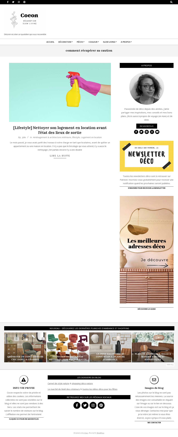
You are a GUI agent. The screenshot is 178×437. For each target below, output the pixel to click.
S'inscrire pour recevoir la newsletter (146, 188)
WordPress (100, 433)
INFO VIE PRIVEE (24, 388)
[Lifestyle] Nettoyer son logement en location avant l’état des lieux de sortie (60, 130)
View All (170, 364)
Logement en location (91, 137)
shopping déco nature (82, 383)
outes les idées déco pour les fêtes (100, 389)
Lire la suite (60, 155)
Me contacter (154, 422)
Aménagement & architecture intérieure (52, 137)
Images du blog (154, 388)
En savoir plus (147, 126)
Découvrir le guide (147, 309)
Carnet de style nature (58, 383)
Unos (86, 433)
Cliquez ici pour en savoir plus (24, 419)
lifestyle (76, 137)
